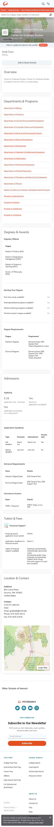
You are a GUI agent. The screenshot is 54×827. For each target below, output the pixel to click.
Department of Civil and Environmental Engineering (24, 121)
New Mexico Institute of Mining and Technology (27, 30)
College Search (34, 763)
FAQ (30, 808)
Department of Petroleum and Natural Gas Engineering (25, 177)
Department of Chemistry (14, 115)
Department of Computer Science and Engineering (23, 127)
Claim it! (43, 45)
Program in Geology (11, 202)
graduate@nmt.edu (18, 610)
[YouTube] (30, 708)
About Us (32, 799)
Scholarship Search (36, 771)
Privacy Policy (9, 807)
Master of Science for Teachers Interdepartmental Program (27, 190)
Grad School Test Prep (12, 767)
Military (7, 776)
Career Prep (8, 771)
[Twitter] (17, 708)
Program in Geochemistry (14, 196)
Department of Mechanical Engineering (19, 165)
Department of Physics (13, 184)
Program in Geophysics (13, 209)
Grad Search (34, 767)
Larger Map (42, 667)
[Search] (43, 4)
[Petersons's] (5, 4)
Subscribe (27, 743)
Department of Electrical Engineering (18, 140)
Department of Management (15, 146)
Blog (30, 812)
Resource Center (35, 776)
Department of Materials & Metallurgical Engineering (24, 152)
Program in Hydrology (12, 215)
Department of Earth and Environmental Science (23, 133)
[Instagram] (36, 708)
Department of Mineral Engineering (17, 171)
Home (3, 10)
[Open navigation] (48, 4)
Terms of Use (9, 810)
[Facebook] (24, 708)
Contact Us (33, 803)
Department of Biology (13, 108)
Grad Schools (13, 10)
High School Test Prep (12, 780)
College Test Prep (10, 763)
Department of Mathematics (15, 159)
